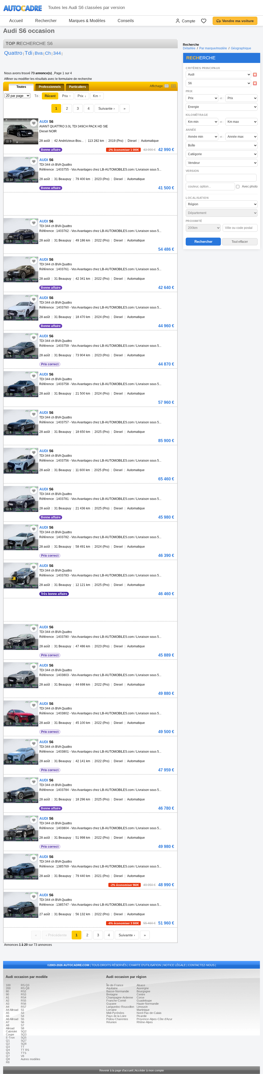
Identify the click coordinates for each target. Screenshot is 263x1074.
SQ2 (23, 1031)
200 (8, 988)
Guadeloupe (144, 1000)
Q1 (8, 1040)
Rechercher (46, 20)
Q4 (8, 1049)
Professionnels (50, 87)
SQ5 (23, 1037)
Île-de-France (114, 985)
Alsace (141, 985)
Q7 (8, 1056)
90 (7, 994)
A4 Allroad (12, 1009)
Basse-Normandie (117, 991)
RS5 (23, 1000)
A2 (7, 1000)
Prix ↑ (66, 96)
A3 (7, 1003)
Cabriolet (11, 1031)
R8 (8, 1062)
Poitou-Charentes (117, 1019)
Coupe (10, 1034)
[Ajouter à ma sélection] (33, 123)
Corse (140, 997)
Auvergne (143, 988)
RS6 (23, 1003)
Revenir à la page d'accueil (116, 1070)
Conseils (126, 20)
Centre (141, 994)
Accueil (16, 20)
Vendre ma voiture (238, 21)
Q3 (8, 1046)
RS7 (23, 1006)
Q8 (8, 1059)
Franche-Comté (116, 1000)
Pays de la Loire (116, 1015)
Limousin (142, 1006)
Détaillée (189, 48)
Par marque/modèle (213, 48)
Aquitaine (112, 988)
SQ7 (23, 1040)
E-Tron (10, 1037)
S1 (22, 1009)
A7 (7, 1022)
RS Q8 (25, 988)
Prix (189, 91)
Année (191, 129)
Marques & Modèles (87, 20)
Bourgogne (143, 991)
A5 (7, 1012)
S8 (22, 1028)
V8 (22, 1056)
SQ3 (23, 1034)
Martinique (143, 1009)
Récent (50, 96)
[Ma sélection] (204, 20)
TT (22, 1046)
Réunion (111, 1022)
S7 (22, 1025)
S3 (22, 1012)
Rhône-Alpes (145, 1022)
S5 (22, 1019)
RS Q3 (25, 985)
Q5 (8, 1052)
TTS (23, 1052)
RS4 (23, 997)
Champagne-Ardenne (119, 997)
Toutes (21, 87)
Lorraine (111, 1009)
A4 (7, 1006)
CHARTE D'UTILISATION (145, 965)
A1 (7, 997)
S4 (22, 1015)
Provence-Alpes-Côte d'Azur (154, 1019)
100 (8, 985)
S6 (22, 1022)
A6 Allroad (12, 1019)
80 (7, 991)
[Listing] (166, 86)
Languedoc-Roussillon (120, 1006)
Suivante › (106, 108)
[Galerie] (173, 86)
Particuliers (77, 87)
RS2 (23, 991)
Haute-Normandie (148, 1003)
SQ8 (23, 1043)
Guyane (111, 1003)
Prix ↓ (82, 96)
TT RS (25, 1049)
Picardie (142, 1015)
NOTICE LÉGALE (174, 965)
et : (222, 98)
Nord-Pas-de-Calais (149, 1012)
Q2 (8, 1043)
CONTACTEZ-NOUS (201, 965)
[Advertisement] (221, 284)
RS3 (23, 994)
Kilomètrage (197, 114)
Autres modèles (30, 1059)
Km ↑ (97, 96)
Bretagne (112, 994)
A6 (7, 1015)
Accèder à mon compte (149, 1070)
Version (192, 170)
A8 (7, 1025)
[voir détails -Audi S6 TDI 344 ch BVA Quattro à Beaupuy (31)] (21, 170)
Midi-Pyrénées (115, 1012)
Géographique (241, 48)
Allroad (10, 1028)
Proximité (194, 220)
